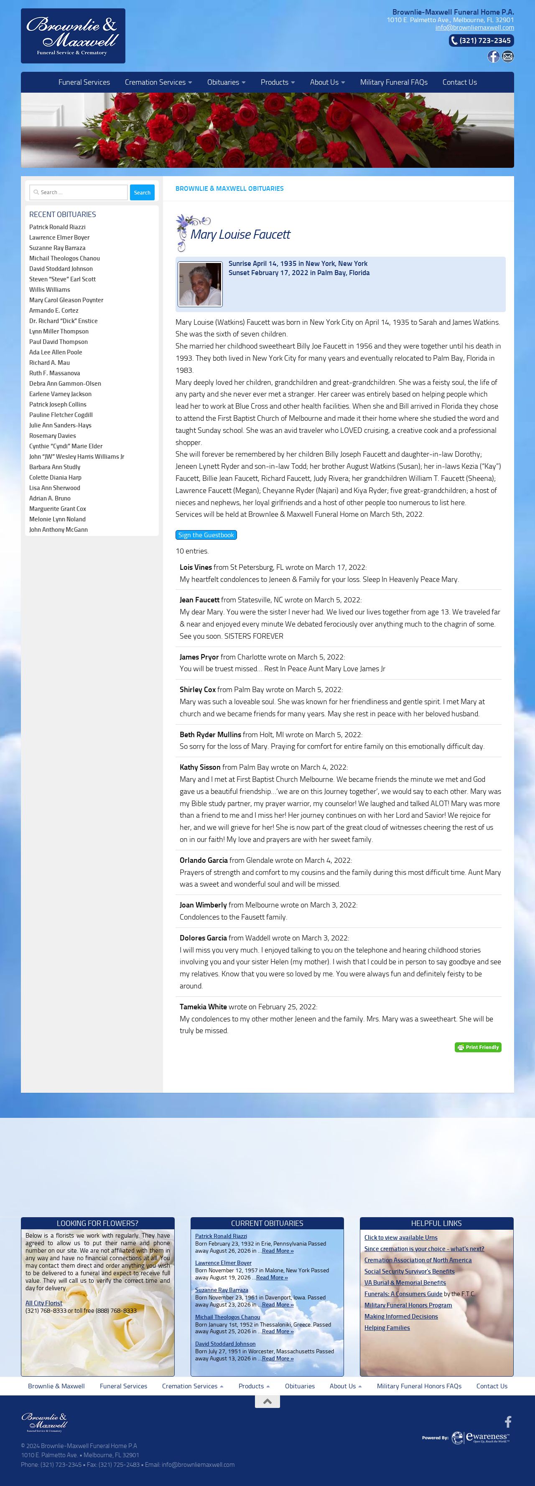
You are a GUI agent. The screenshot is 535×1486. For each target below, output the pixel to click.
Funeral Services (84, 82)
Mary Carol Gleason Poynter (66, 300)
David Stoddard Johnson (61, 269)
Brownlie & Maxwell (56, 1386)
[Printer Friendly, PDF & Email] (478, 1047)
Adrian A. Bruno (50, 498)
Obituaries (223, 82)
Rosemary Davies (52, 436)
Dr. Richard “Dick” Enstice (63, 321)
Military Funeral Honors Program (408, 1305)
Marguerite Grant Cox (57, 509)
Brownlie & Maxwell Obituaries (230, 188)
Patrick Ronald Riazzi (57, 227)
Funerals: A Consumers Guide (403, 1294)
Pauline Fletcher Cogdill (61, 415)
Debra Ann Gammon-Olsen (65, 383)
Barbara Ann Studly (54, 467)
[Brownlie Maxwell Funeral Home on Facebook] (493, 60)
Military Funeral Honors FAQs (419, 1386)
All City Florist (43, 1303)
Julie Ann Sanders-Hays (60, 425)
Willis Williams (49, 289)
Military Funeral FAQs (394, 82)
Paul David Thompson (58, 342)
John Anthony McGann (58, 529)
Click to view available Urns (401, 1237)
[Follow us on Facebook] (508, 1422)
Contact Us (460, 82)
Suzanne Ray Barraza (57, 248)
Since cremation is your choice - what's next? (424, 1249)
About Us (324, 82)
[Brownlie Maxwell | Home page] (73, 35)
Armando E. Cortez (54, 310)
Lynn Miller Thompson (59, 331)
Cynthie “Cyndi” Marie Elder (65, 446)
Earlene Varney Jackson (60, 394)
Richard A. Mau (49, 362)
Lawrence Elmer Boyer (59, 237)
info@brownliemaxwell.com (475, 27)
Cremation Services (155, 82)
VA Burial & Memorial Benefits (405, 1282)
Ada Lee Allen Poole (55, 352)
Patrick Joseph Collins (58, 404)
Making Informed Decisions (401, 1316)
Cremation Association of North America (418, 1260)
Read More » (278, 1250)
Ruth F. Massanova (54, 373)
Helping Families (387, 1328)
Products (274, 82)
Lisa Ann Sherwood (54, 488)
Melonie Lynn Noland (57, 519)
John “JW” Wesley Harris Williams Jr (76, 456)
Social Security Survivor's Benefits (409, 1271)
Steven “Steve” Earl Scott (62, 279)
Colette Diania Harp (55, 477)
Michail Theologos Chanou (64, 258)
